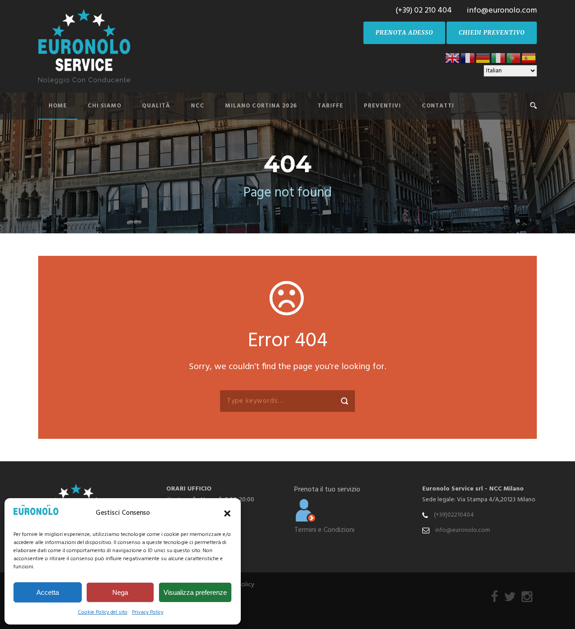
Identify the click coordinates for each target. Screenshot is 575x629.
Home (58, 106)
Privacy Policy (148, 612)
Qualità (156, 106)
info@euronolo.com (462, 530)
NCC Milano (506, 489)
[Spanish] (529, 57)
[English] (452, 57)
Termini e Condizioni (324, 530)
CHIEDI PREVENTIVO (492, 32)
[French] (468, 57)
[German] (483, 57)
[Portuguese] (514, 57)
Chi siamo (104, 106)
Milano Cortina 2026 (261, 106)
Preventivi (382, 106)
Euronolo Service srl (452, 489)
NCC (197, 106)
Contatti (438, 106)
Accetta (47, 592)
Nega (120, 592)
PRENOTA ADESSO (404, 32)
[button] (227, 513)
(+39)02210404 (454, 515)
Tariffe (330, 106)
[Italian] (498, 57)
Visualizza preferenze (195, 592)
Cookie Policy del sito (103, 612)
